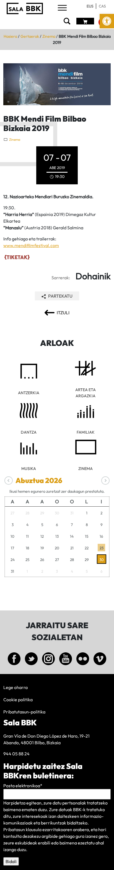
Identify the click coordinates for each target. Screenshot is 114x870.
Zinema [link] (48, 36)
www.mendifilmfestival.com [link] (31, 245)
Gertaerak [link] (29, 36)
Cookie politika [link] (18, 699)
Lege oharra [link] (15, 687)
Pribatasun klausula (22, 829)
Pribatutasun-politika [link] (24, 712)
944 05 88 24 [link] (16, 753)
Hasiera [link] (10, 36)
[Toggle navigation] (62, 8)
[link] (107, 21)
